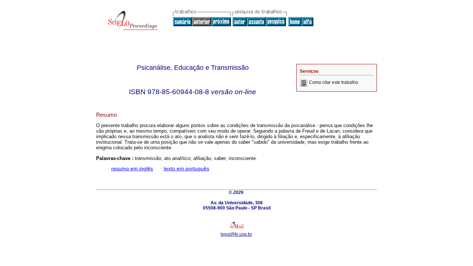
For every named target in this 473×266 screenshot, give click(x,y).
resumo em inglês (132, 168)
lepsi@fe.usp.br (236, 234)
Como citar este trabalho (333, 82)
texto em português (186, 168)
